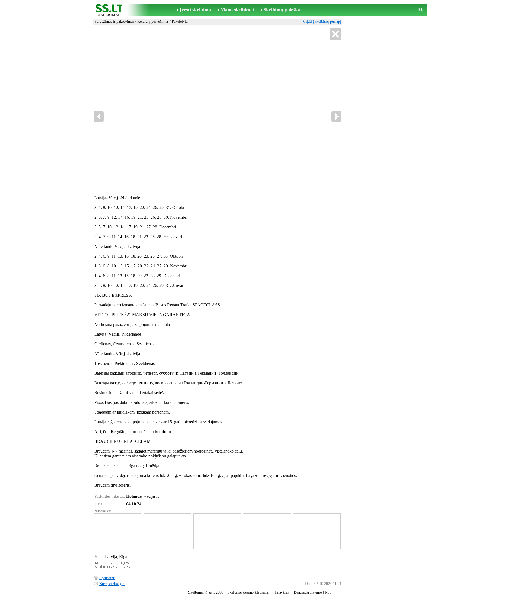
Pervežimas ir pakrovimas (114, 21)
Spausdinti (107, 578)
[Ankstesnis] (99, 116)
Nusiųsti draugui (112, 584)
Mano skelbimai (237, 9)
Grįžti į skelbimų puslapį (322, 21)
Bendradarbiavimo (308, 592)
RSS (328, 592)
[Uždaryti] (335, 34)
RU (420, 9)
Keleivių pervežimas (152, 21)
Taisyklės (282, 592)
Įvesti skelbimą (195, 9)
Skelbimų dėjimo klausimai (248, 592)
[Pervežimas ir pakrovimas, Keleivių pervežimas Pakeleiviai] (117, 531)
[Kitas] (336, 116)
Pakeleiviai (180, 21)
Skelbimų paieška (282, 9)
